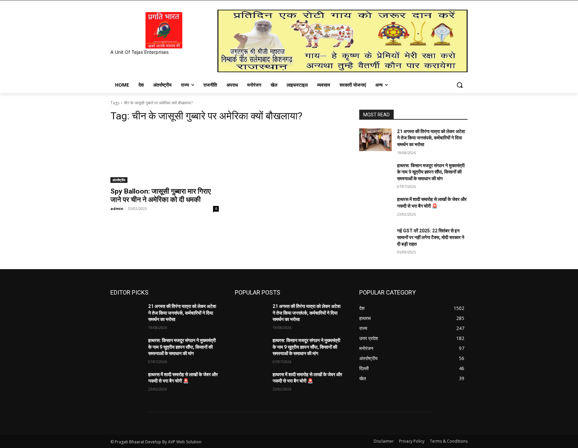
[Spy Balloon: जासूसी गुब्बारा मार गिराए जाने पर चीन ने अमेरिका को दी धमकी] (164, 156)
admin (116, 208)
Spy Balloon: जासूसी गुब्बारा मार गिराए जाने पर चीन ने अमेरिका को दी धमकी (160, 195)
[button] (460, 85)
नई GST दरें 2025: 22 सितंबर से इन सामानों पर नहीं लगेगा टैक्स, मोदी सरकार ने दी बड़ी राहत (430, 237)
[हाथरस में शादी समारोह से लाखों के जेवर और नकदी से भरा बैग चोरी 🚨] (375, 207)
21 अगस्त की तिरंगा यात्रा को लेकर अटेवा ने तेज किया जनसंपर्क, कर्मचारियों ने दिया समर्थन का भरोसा (431, 138)
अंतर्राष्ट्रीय (118, 180)
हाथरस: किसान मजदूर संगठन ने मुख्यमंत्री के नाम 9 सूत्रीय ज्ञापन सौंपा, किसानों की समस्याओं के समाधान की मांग (431, 172)
